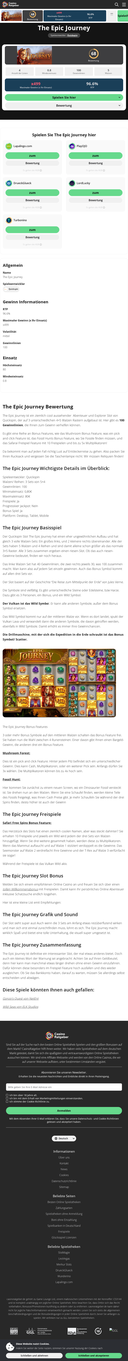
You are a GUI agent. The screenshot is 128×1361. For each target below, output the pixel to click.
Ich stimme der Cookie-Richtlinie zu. (30, 1101)
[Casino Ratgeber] (16, 4)
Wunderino (64, 1276)
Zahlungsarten (64, 1208)
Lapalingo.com (64, 1282)
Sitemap (64, 1187)
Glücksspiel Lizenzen (64, 1237)
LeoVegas (64, 1258)
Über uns (64, 1157)
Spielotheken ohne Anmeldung (64, 1214)
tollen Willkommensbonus (20, 889)
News (64, 1169)
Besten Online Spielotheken (64, 1202)
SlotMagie (64, 1252)
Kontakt (64, 1163)
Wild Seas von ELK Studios (20, 1007)
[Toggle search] (117, 5)
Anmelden (64, 1111)
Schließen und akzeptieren (93, 1355)
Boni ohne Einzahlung (64, 1220)
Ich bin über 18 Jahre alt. (23, 1095)
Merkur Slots (64, 1264)
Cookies (64, 1175)
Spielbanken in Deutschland (64, 1226)
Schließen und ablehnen (34, 1355)
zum (32, 156)
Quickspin (72, 35)
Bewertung (33, 163)
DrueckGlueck (64, 1270)
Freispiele (64, 1231)
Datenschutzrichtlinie (64, 1181)
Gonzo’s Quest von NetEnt (20, 998)
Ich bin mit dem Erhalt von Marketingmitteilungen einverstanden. (46, 1098)
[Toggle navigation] (124, 5)
